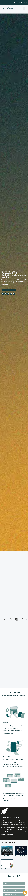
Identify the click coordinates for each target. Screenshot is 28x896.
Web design (5, 790)
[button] (24, 8)
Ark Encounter (20, 855)
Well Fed (4, 869)
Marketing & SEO (6, 756)
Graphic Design (6, 722)
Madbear (3, 820)
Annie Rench (5, 855)
